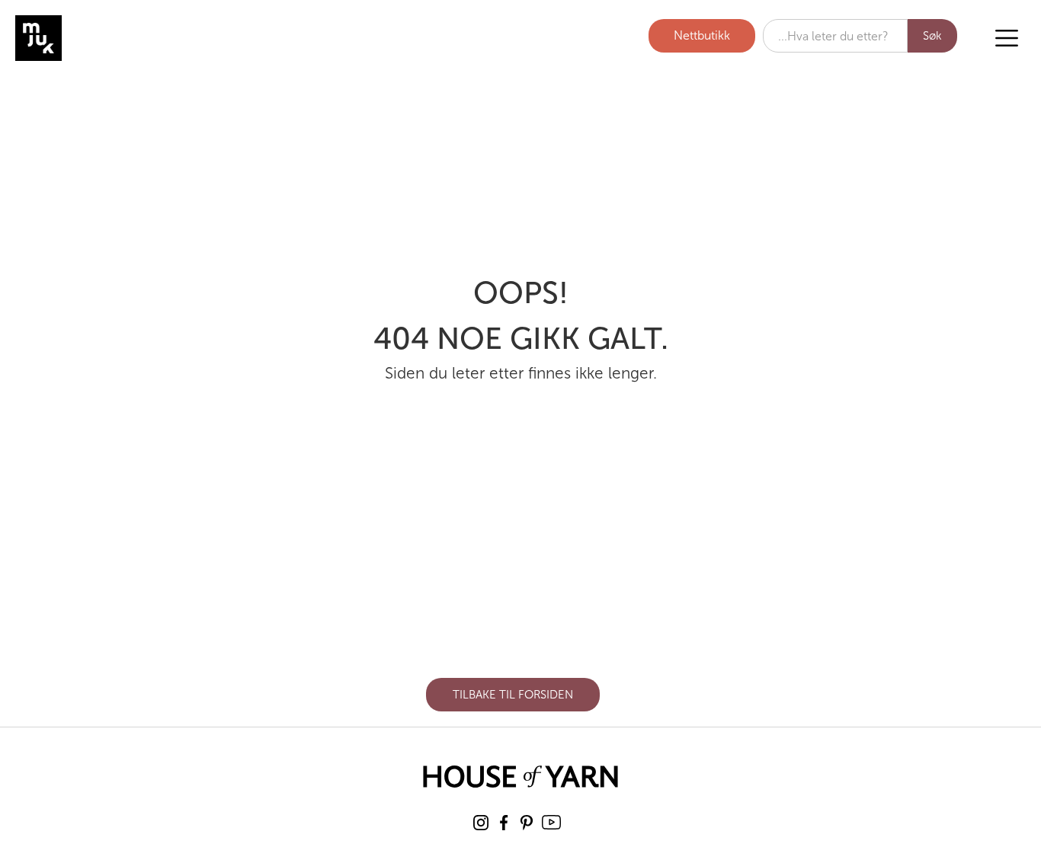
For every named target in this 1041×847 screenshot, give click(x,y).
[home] (95, 38)
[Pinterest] (526, 822)
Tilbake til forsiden (513, 695)
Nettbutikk (702, 35)
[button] (1007, 38)
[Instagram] (480, 822)
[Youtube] (551, 822)
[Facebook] (503, 822)
